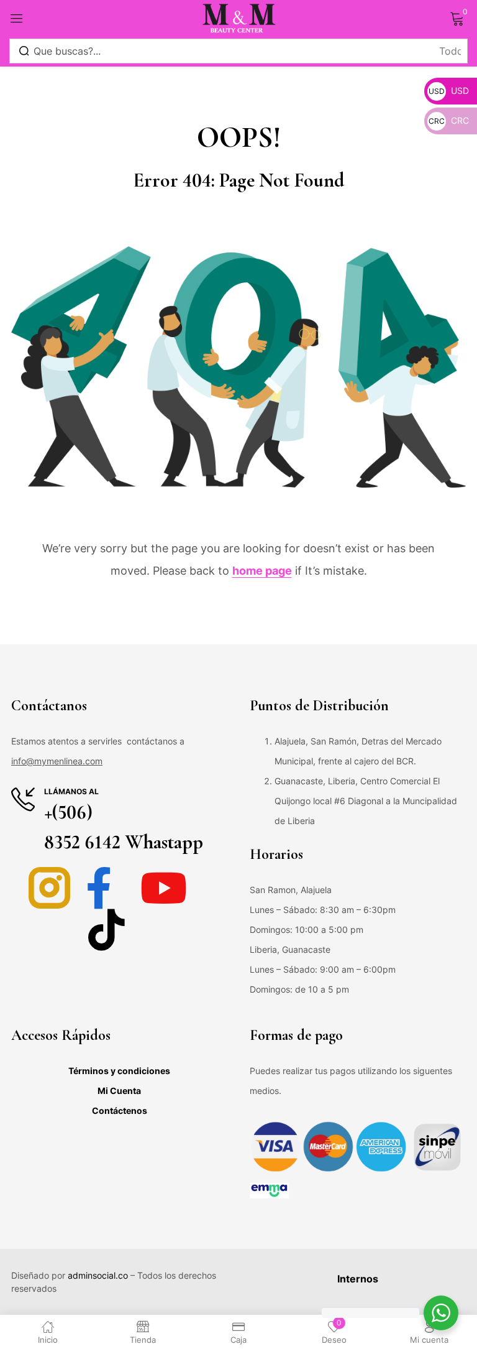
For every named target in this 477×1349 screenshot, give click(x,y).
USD (449, 90)
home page (262, 570)
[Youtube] (163, 888)
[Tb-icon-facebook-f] (106, 888)
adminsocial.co (98, 1275)
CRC (449, 120)
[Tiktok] (106, 929)
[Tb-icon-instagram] (49, 888)
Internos (357, 1279)
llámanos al (71, 791)
